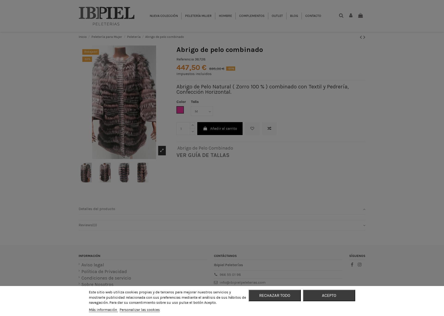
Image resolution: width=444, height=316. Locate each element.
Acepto (329, 295)
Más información (103, 309)
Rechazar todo (274, 295)
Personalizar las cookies (140, 309)
